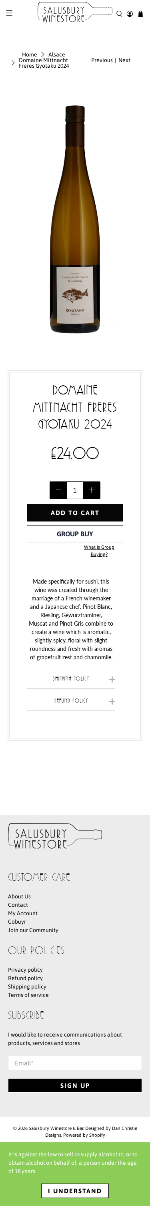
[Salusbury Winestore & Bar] (75, 14)
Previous (102, 60)
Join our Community (33, 930)
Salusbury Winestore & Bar (56, 1128)
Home (29, 54)
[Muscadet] (48, 623)
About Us (19, 896)
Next (124, 60)
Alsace (56, 54)
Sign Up (75, 1085)
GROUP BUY (75, 534)
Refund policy (25, 978)
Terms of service (28, 995)
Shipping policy (27, 986)
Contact (18, 905)
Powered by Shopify (84, 1135)
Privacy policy (25, 969)
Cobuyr (17, 921)
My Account (23, 913)
